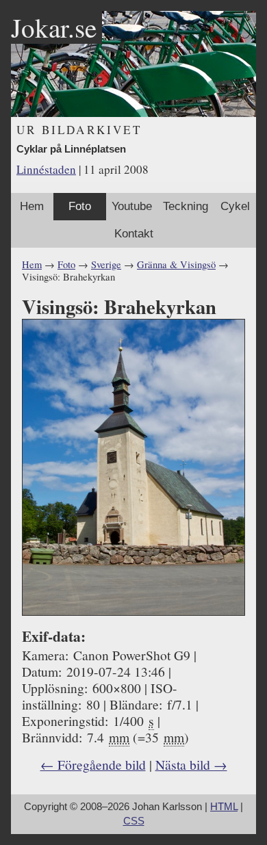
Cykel (235, 206)
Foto (79, 206)
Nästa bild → (191, 764)
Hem (32, 206)
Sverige (106, 264)
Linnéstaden (46, 169)
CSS (133, 821)
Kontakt (133, 233)
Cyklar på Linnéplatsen (71, 149)
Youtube (132, 206)
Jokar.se (54, 27)
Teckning (185, 206)
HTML (224, 806)
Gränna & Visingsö (176, 264)
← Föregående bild (93, 764)
